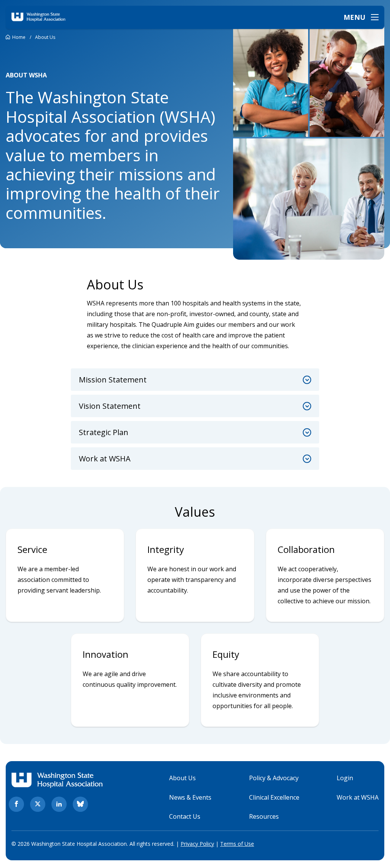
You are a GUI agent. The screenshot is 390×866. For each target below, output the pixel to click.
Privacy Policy (197, 843)
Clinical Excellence (274, 797)
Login (345, 778)
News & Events (190, 797)
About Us (182, 778)
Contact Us (184, 816)
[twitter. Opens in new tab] (37, 804)
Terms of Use (237, 843)
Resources (264, 816)
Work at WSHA (358, 797)
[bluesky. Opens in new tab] (80, 804)
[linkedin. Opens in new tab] (59, 804)
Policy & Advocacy (274, 778)
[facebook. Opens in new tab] (16, 804)
